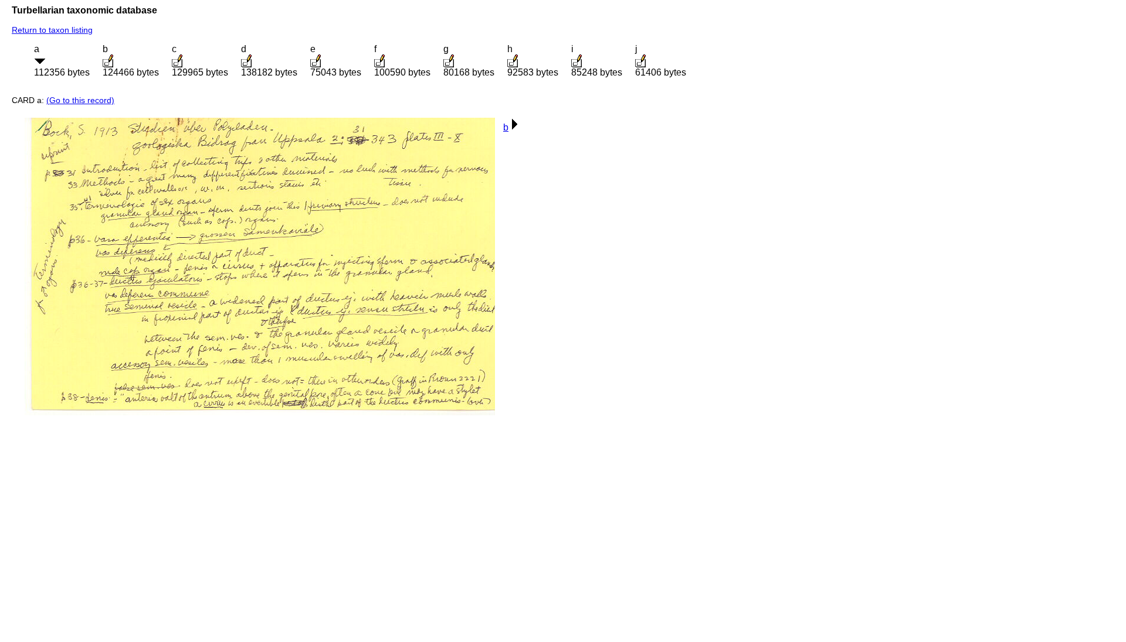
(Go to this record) (80, 100)
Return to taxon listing (52, 30)
